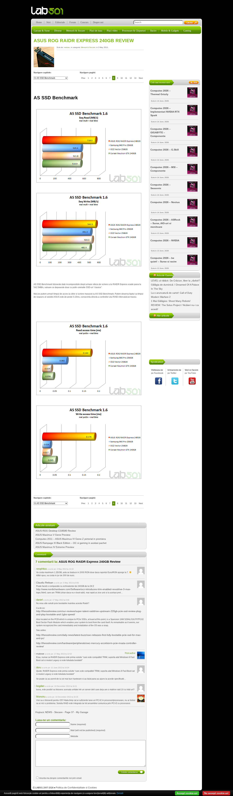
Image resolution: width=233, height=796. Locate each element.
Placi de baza (96, 30)
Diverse (58, 30)
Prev (83, 78)
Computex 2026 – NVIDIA (164, 240)
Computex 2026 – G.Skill (164, 149)
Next (141, 78)
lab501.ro (49, 11)
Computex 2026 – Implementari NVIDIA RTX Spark (164, 112)
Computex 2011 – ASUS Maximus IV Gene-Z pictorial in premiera (70, 539)
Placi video (112, 30)
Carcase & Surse (42, 30)
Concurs (84, 22)
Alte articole (163, 315)
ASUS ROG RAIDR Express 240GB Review (84, 40)
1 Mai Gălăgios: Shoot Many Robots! (171, 301)
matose (67, 47)
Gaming (187, 30)
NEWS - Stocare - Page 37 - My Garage (66, 712)
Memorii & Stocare (75, 30)
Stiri (48, 22)
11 (126, 78)
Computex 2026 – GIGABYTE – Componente (160, 132)
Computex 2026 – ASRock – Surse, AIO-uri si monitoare (165, 223)
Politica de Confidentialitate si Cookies (76, 787)
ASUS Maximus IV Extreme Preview (54, 547)
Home (39, 22)
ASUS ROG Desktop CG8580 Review (55, 530)
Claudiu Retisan (44, 582)
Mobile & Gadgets (170, 30)
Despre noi (98, 22)
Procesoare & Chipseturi (134, 30)
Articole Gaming (165, 275)
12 (131, 78)
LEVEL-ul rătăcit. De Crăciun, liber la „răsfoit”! (175, 280)
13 (135, 78)
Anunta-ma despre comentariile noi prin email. (60, 778)
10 (122, 78)
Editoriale (60, 22)
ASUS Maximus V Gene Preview (52, 534)
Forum (72, 22)
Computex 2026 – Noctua (165, 202)
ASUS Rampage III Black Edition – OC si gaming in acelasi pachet (70, 543)
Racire (153, 30)
